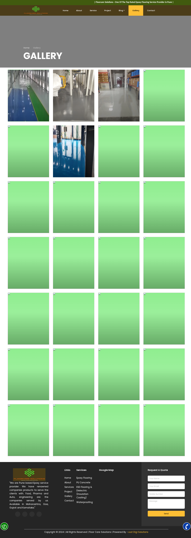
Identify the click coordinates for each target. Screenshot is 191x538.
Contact (151, 10)
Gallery (135, 10)
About (79, 10)
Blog (121, 10)
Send (166, 513)
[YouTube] (39, 514)
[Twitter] (24, 514)
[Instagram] (32, 514)
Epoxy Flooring (84, 477)
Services (68, 487)
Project (107, 10)
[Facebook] (17, 514)
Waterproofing (84, 502)
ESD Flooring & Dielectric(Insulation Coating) (84, 492)
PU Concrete (83, 482)
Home (65, 10)
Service (93, 10)
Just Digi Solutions (138, 532)
